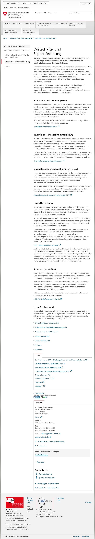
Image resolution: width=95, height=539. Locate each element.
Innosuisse (38, 350)
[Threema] (42, 397)
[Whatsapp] (44, 397)
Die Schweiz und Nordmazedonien (11, 31)
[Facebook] (35, 397)
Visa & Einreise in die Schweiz (76, 24)
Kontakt (38, 403)
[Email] (46, 397)
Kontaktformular (41, 455)
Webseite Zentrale (42, 437)
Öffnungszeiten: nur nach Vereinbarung (50, 441)
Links (37, 355)
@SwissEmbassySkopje (46, 478)
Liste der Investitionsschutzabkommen (48, 161)
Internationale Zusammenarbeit (29, 31)
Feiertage (40, 462)
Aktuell (7, 23)
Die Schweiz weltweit (39, 3)
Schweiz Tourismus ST (42, 341)
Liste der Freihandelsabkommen (45, 127)
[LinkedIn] (39, 397)
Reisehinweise (29, 23)
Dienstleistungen (61, 23)
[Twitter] (37, 397)
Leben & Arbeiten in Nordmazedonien (44, 24)
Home (5, 38)
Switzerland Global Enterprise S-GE (47, 323)
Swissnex (38, 345)
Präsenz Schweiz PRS (42, 336)
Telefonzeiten (42, 446)
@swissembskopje (45, 474)
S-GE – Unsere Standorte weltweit (46, 245)
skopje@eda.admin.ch (52, 434)
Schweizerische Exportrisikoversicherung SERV (51, 327)
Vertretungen (17, 23)
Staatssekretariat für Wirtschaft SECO (49, 364)
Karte (37, 417)
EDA (24, 3)
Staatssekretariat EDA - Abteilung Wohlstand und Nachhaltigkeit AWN (61, 360)
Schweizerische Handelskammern (46, 332)
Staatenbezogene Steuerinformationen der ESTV (52, 195)
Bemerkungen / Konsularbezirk (48, 484)
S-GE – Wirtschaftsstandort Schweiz (47, 299)
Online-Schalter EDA (30, 500)
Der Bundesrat (11, 3)
